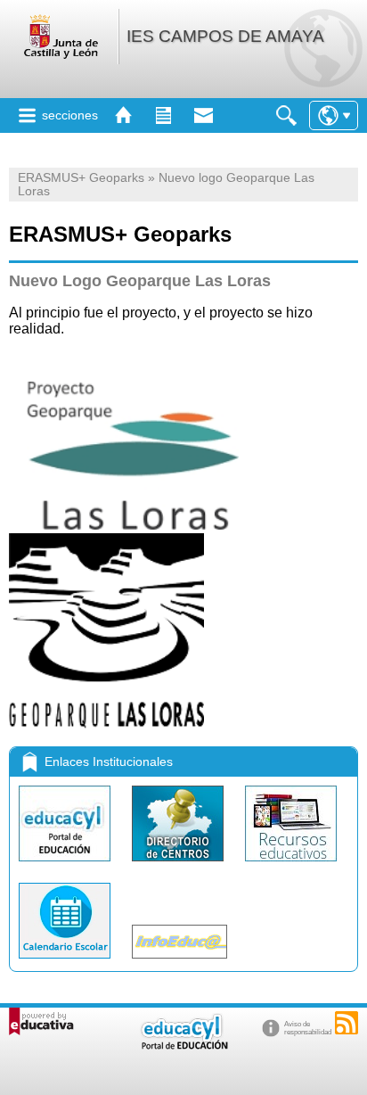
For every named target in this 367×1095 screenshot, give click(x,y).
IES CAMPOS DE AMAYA (225, 36)
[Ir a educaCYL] (183, 1045)
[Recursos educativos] (291, 865)
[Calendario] (66, 962)
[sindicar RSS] (346, 1022)
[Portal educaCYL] (66, 865)
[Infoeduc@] (179, 962)
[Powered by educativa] (41, 1021)
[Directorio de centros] (179, 865)
